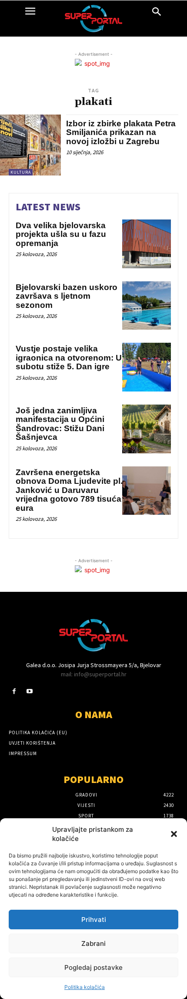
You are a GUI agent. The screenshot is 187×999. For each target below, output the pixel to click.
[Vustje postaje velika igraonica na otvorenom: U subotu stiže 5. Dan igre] (146, 367)
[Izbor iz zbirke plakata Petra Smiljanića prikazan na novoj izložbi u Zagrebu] (30, 145)
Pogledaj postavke (93, 967)
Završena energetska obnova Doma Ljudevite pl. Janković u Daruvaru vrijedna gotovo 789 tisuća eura (69, 490)
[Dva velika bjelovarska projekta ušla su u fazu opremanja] (146, 243)
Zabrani (93, 943)
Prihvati (93, 919)
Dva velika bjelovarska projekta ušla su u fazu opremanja (61, 234)
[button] (174, 834)
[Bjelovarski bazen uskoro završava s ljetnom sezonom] (146, 305)
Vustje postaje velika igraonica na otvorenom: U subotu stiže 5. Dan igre (69, 357)
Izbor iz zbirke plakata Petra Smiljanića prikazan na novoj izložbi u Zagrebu (121, 132)
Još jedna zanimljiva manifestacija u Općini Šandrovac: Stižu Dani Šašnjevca (60, 424)
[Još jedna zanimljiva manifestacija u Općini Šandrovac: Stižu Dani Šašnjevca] (146, 429)
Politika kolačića (84, 987)
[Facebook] (14, 691)
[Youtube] (29, 691)
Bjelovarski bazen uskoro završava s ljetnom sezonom (66, 296)
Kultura (20, 172)
